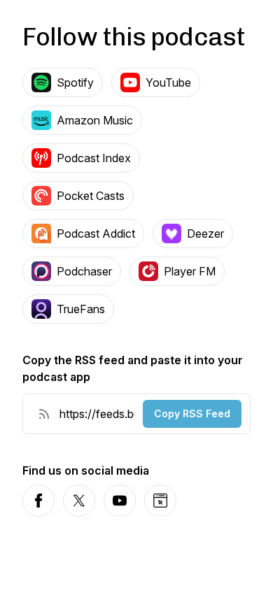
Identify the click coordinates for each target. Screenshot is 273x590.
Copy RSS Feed (192, 413)
